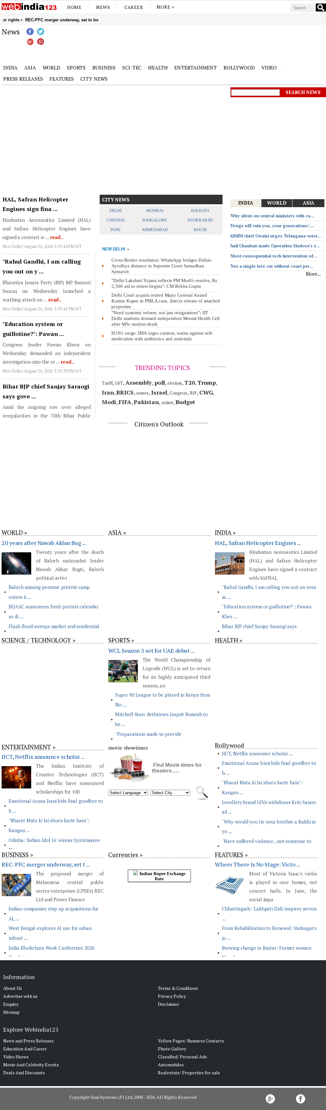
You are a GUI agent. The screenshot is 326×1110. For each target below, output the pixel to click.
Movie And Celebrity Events (31, 1065)
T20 (189, 382)
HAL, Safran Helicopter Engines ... (258, 543)
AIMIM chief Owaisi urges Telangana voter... (275, 236)
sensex (142, 393)
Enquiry (10, 1004)
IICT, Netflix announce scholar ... (43, 756)
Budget (185, 402)
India (10, 67)
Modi (109, 402)
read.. (56, 237)
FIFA (124, 402)
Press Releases (23, 78)
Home (74, 7)
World (51, 67)
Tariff (107, 383)
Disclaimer (168, 1004)
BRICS (125, 392)
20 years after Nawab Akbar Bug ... (44, 543)
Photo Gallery (172, 1049)
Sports (76, 67)
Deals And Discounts (24, 1073)
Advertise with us (20, 996)
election (174, 383)
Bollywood (239, 67)
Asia (30, 67)
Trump (206, 382)
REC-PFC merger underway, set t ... (46, 864)
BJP (193, 393)
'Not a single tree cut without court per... (271, 266)
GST (119, 383)
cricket (167, 402)
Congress (178, 393)
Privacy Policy (172, 996)
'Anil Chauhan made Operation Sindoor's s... (275, 246)
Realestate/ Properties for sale (189, 1073)
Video (269, 67)
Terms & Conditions (178, 988)
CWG (206, 392)
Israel (159, 392)
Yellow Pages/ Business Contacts (191, 1041)
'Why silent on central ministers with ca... (272, 216)
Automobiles (171, 1065)
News (103, 7)
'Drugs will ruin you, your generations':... (272, 226)
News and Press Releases (28, 1041)
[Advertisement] (195, 42)
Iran (108, 392)
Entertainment (195, 67)
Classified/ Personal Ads (182, 1057)
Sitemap (11, 1012)
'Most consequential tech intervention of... (273, 256)
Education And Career (25, 1049)
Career (133, 7)
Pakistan (146, 402)
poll (159, 382)
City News (94, 78)
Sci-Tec (131, 67)
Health (157, 67)
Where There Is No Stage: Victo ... (257, 864)
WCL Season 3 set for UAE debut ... (151, 650)
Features (61, 78)
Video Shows (16, 1057)
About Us (12, 988)
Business (104, 67)
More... (313, 274)
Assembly (138, 382)
